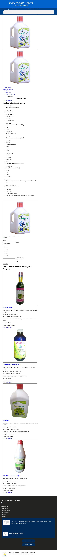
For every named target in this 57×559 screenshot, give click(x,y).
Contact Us (36, 9)
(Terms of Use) (32, 552)
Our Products (27, 9)
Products (8, 92)
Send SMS (29, 544)
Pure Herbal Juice (10, 94)
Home (7, 91)
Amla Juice (6, 420)
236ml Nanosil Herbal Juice (11, 364)
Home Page (7, 9)
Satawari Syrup (7, 307)
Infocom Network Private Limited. (26, 553)
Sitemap (4, 516)
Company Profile (16, 9)
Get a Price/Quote (7, 100)
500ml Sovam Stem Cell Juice (12, 476)
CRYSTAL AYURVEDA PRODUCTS (21, 4)
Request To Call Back (8, 89)
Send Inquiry (7, 87)
